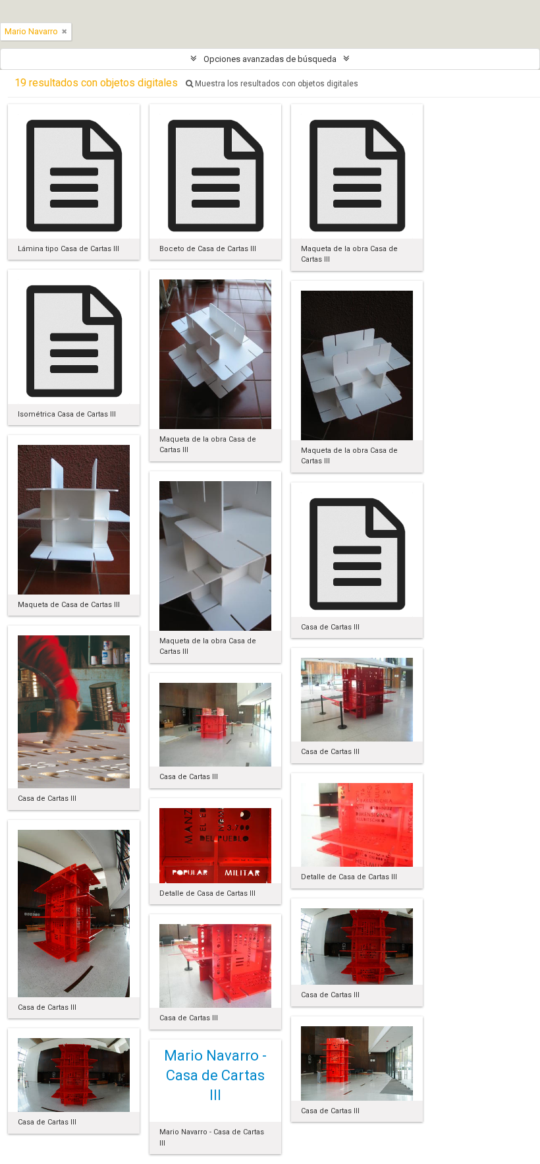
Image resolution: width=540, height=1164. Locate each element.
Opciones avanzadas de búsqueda (270, 59)
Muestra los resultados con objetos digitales (275, 83)
